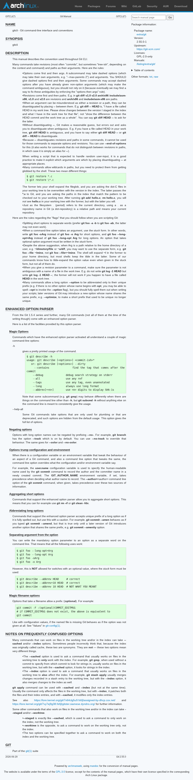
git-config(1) (53, 625)
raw (156, 76)
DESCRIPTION (17, 53)
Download (180, 6)
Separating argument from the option (33, 534)
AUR (166, 6)
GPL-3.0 (60, 771)
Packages (94, 6)
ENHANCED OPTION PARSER (29, 309)
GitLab (136, 6)
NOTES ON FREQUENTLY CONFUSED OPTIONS (44, 634)
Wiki (124, 6)
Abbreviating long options (26, 510)
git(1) (29, 750)
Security (152, 6)
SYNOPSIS (14, 39)
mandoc (94, 766)
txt (150, 76)
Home (78, 6)
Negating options (20, 429)
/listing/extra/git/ (146, 63)
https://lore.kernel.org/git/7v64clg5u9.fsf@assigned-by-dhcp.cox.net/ (74, 700)
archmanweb (75, 766)
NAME (10, 24)
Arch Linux (21, 5)
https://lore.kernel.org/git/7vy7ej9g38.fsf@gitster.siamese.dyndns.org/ (53, 703)
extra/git (141, 34)
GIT (8, 745)
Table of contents (144, 70)
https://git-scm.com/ (148, 49)
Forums (111, 6)
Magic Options (18, 331)
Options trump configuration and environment (39, 449)
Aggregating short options (26, 494)
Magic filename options (24, 595)
